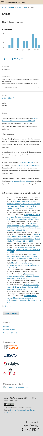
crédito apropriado (27, 162)
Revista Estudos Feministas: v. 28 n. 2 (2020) (23, 277)
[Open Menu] (2, 2)
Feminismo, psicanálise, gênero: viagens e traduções (22, 255)
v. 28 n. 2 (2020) (22, 7)
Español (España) (9, 330)
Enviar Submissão (11, 313)
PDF (6, 59)
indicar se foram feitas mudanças (28, 165)
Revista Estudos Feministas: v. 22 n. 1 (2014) (23, 240)
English (6, 326)
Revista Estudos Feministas (15, 2)
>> (11, 306)
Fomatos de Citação (10, 88)
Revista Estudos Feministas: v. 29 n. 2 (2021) (23, 288)
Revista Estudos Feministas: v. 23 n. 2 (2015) (24, 229)
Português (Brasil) (10, 333)
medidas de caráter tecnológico (20, 181)
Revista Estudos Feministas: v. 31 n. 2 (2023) (21, 207)
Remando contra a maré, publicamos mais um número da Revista (22, 298)
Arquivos (11, 7)
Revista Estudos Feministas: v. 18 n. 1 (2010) (23, 258)
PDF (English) (18, 59)
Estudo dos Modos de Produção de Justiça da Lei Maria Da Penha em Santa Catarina (23, 225)
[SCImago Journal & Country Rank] (16, 387)
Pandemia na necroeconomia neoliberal (20, 275)
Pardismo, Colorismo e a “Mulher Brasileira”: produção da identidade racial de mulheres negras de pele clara (23, 204)
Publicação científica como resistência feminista (23, 286)
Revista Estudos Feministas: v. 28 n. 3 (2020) (23, 219)
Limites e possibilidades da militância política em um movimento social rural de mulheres (23, 236)
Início (4, 7)
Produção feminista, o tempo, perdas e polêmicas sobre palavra (23, 216)
